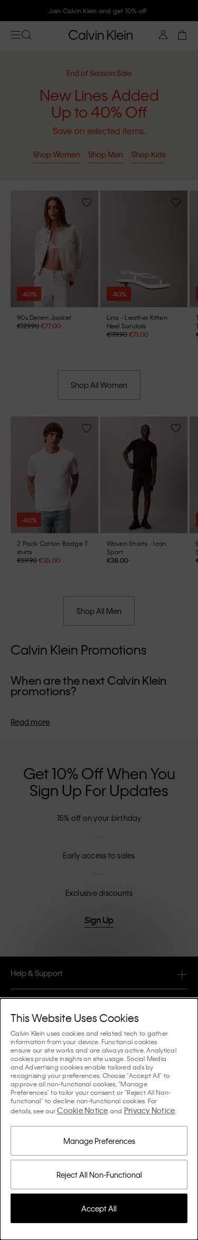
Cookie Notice (82, 1110)
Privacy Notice (149, 1110)
